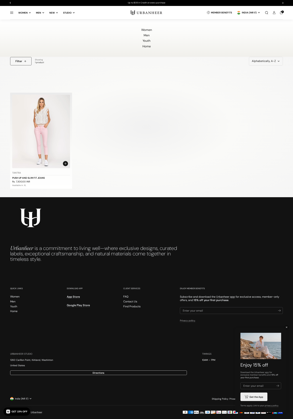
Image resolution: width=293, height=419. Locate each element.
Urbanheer (36, 412)
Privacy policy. (188, 320)
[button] (266, 12)
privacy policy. (272, 405)
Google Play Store (78, 305)
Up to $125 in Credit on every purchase (146, 3)
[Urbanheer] (146, 12)
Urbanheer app (225, 297)
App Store (73, 297)
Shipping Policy (220, 398)
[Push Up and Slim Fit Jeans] (41, 131)
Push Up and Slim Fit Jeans (28, 177)
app (267, 372)
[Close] (287, 327)
